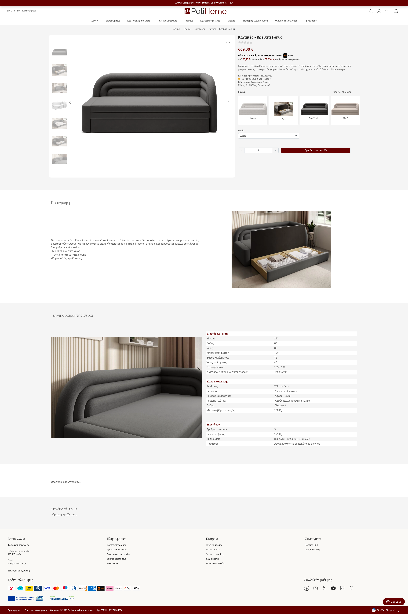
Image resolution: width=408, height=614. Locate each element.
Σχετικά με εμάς (214, 544)
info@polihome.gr (17, 563)
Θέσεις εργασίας (215, 554)
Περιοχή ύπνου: (216, 367)
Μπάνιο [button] (231, 20)
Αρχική (176, 29)
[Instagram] (315, 588)
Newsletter (113, 563)
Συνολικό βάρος (216, 434)
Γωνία (241, 130)
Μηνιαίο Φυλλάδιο (215, 563)
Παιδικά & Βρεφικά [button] (167, 20)
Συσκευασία (213, 438)
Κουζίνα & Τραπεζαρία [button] (138, 20)
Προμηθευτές (312, 549)
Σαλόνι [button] (94, 20)
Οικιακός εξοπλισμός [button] (286, 20)
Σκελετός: (213, 386)
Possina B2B (311, 544)
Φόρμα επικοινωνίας (18, 544)
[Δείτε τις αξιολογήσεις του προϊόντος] (245, 43)
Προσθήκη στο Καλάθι (316, 150)
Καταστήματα (29, 10)
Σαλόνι (187, 29)
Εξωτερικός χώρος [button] (210, 20)
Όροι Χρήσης (14, 610)
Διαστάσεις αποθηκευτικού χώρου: (227, 372)
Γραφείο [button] (189, 20)
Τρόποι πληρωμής (116, 544)
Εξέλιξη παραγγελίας (19, 570)
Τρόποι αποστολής (117, 549)
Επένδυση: (213, 391)
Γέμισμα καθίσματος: (219, 395)
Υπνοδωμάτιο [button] (113, 20)
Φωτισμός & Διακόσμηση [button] (255, 20)
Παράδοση (213, 443)
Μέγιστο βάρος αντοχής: (221, 410)
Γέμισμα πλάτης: (216, 400)
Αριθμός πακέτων (217, 429)
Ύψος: (210, 348)
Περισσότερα (338, 69)
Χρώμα (241, 92)
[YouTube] (333, 588)
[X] (324, 588)
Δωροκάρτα (212, 558)
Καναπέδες (199, 29)
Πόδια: (210, 405)
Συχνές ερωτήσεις (116, 558)
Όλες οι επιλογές (342, 92)
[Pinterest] (351, 588)
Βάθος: (211, 343)
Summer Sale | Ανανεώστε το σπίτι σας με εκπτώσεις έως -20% (204, 3)
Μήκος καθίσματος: (218, 352)
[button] (371, 11)
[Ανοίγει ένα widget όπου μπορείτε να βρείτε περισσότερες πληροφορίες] (394, 602)
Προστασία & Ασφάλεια (36, 610)
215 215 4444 (13, 10)
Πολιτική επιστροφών (118, 554)
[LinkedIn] (342, 588)
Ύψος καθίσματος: (217, 362)
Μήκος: (211, 338)
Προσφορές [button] (311, 20)
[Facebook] (306, 588)
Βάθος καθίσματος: (218, 357)
